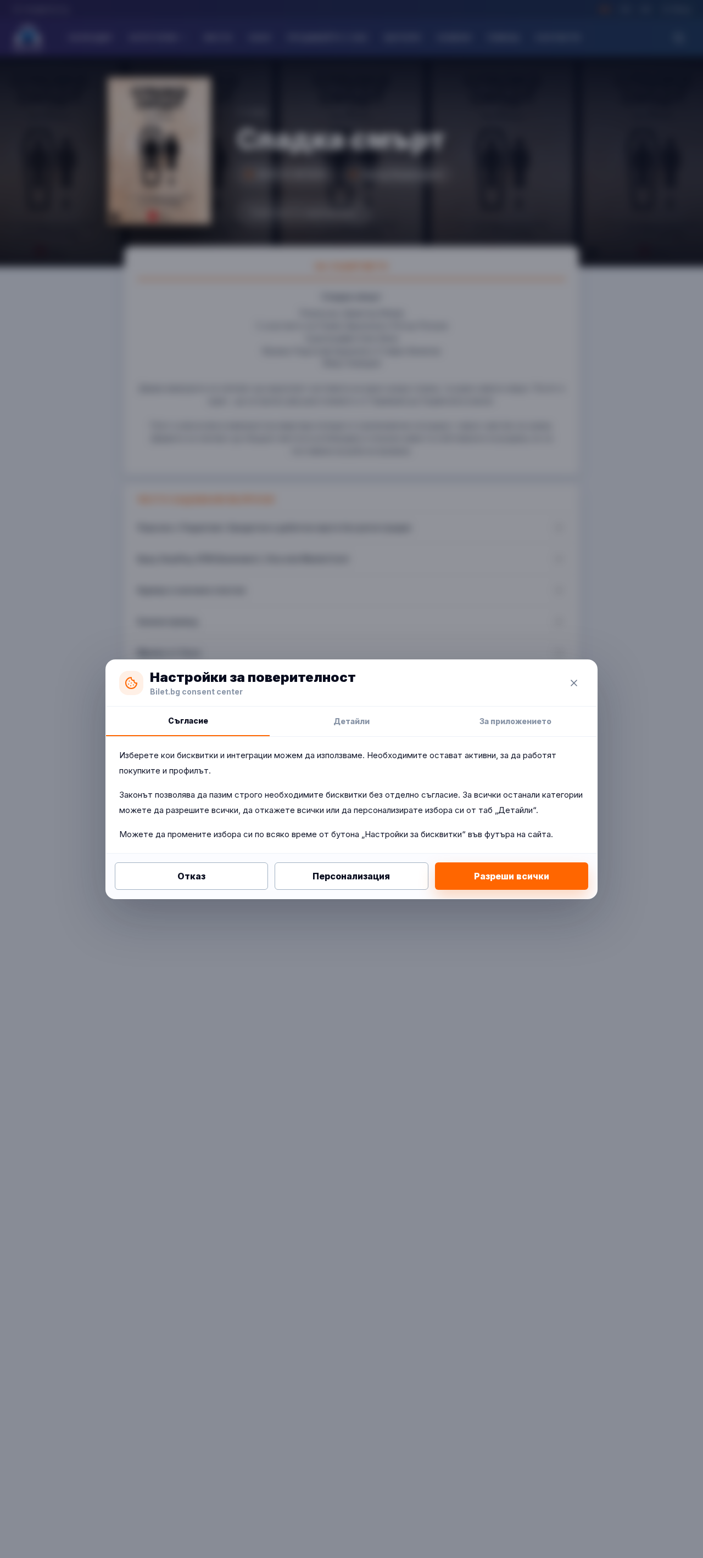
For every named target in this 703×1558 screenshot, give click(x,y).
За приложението (515, 721)
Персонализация (351, 876)
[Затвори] (574, 683)
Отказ (191, 876)
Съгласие (188, 720)
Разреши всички (511, 876)
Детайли (351, 721)
